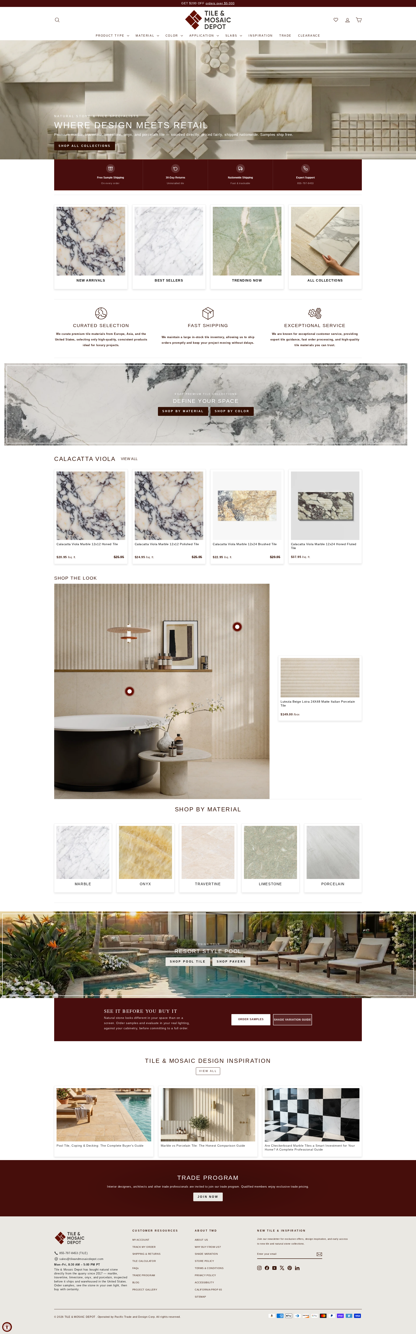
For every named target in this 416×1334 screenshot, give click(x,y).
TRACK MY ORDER (144, 1247)
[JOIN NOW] (208, 1188)
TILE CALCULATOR (144, 1261)
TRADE (285, 35)
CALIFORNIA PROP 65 (208, 1289)
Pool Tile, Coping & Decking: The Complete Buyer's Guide (100, 1145)
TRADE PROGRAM (143, 1275)
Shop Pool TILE (188, 961)
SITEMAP (200, 1296)
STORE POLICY (204, 1261)
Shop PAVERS (231, 961)
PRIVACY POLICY (205, 1275)
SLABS (232, 35)
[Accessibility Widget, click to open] (7, 1327)
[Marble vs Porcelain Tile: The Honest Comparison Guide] (208, 1114)
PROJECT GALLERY (144, 1289)
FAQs (135, 1268)
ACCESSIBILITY (204, 1282)
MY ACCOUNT (141, 1239)
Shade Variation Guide (292, 1019)
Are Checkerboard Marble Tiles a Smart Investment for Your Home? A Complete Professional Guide (310, 1147)
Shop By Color (232, 411)
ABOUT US (201, 1239)
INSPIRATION (261, 35)
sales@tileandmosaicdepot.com (81, 1259)
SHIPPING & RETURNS (146, 1254)
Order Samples (250, 1019)
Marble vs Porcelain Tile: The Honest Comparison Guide (203, 1145)
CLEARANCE (309, 35)
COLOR (173, 35)
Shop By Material (183, 411)
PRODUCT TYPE (111, 35)
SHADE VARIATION (206, 1254)
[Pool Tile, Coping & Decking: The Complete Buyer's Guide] (104, 1114)
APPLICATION (202, 35)
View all (129, 459)
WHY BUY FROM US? (208, 1247)
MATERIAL (146, 35)
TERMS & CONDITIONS (209, 1268)
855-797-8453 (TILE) (73, 1253)
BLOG (136, 1282)
